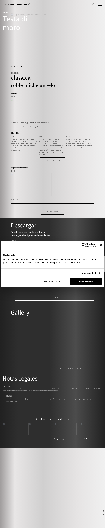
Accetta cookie (85, 281)
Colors (5, 13)
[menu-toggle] (100, 4)
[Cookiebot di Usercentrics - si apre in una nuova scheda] (84, 245)
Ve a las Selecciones (53, 160)
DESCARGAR (54, 298)
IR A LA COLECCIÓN (52, 212)
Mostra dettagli (89, 273)
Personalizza (50, 281)
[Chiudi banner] (101, 245)
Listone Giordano (16, 4)
